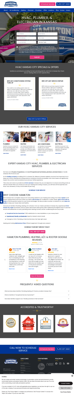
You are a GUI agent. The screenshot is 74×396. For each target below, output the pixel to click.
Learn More (6, 153)
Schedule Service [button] (47, 4)
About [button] (5, 10)
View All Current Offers (37, 119)
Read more (12, 269)
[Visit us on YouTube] (68, 364)
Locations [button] (51, 10)
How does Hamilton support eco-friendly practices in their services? (24, 299)
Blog (57, 10)
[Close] (72, 376)
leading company (12, 176)
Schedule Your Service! (37, 190)
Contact (62, 10)
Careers (68, 10)
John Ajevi (54, 249)
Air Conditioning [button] (14, 10)
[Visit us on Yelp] (64, 364)
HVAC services (29, 183)
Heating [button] (23, 10)
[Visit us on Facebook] (56, 364)
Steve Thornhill (17, 249)
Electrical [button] (30, 10)
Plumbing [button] (38, 10)
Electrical (23, 368)
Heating (22, 365)
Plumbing (23, 370)
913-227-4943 (64, 4)
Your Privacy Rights (65, 392)
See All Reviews (37, 276)
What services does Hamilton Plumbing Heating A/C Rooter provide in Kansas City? (28, 291)
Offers (45, 10)
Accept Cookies (65, 383)
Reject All (65, 388)
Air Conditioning (24, 363)
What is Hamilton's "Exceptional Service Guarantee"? (19, 295)
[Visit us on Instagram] (60, 364)
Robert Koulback (36, 249)
